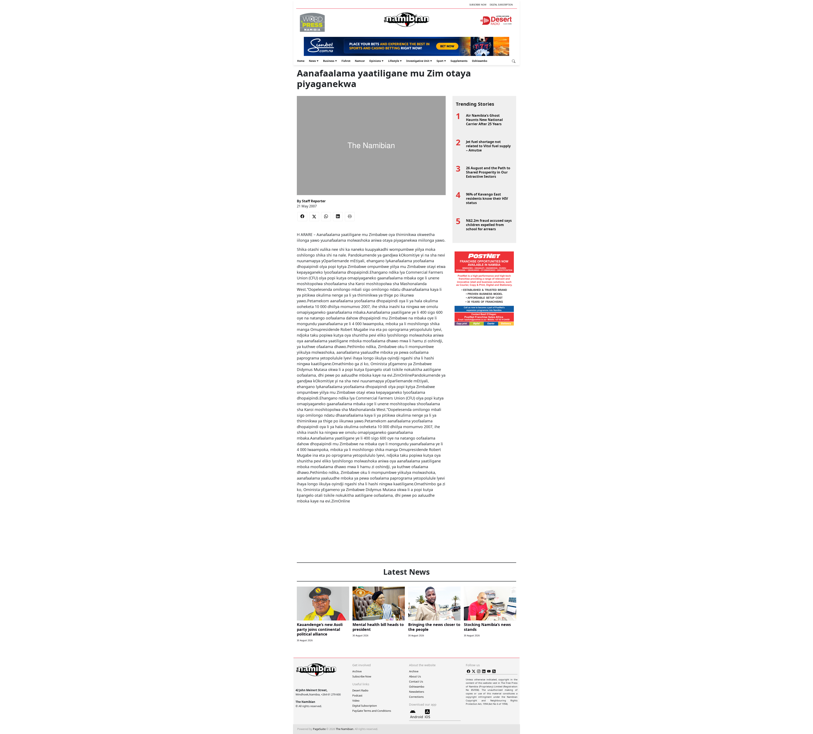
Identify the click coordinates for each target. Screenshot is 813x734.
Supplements (459, 61)
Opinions (375, 61)
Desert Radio (360, 690)
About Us (415, 676)
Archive (357, 671)
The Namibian (344, 729)
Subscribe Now (477, 4)
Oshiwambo (479, 61)
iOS (427, 717)
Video (355, 700)
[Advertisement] (371, 516)
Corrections (416, 697)
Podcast (357, 695)
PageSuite (319, 729)
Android (416, 717)
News (312, 61)
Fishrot (346, 61)
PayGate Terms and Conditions (371, 711)
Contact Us (416, 681)
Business (328, 61)
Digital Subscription (501, 4)
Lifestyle (393, 61)
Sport (440, 61)
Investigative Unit (417, 61)
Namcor (360, 61)
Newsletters (416, 692)
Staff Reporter (314, 201)
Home (300, 61)
